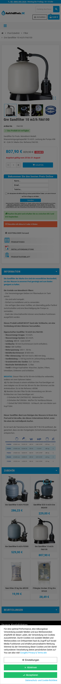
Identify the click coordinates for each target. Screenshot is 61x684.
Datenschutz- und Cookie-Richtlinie (41, 680)
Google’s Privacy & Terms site (33, 652)
